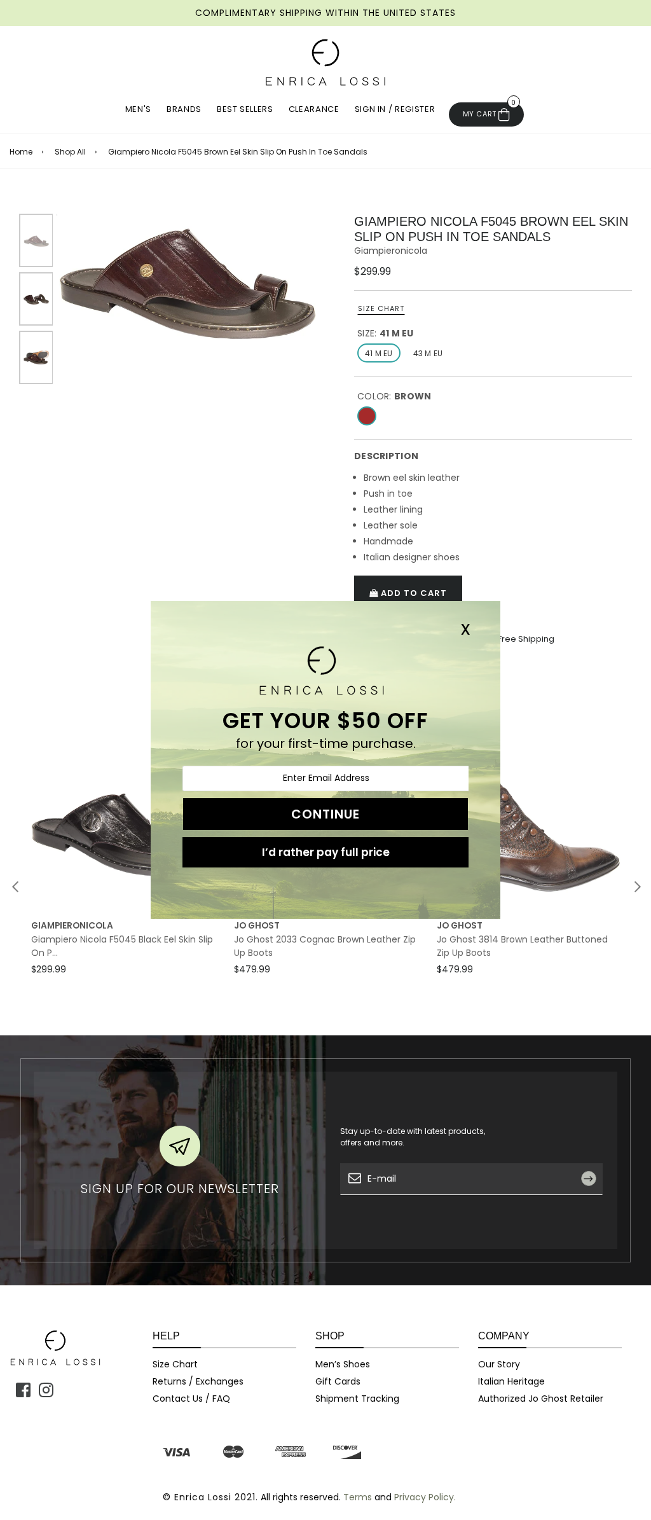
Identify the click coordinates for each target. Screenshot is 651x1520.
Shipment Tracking (357, 1398)
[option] (186, 277)
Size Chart (381, 308)
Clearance (314, 109)
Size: (385, 333)
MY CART (489, 110)
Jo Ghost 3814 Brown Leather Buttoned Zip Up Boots (522, 946)
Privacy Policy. (425, 1497)
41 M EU (379, 353)
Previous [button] (15, 886)
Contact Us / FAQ (191, 1398)
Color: (394, 396)
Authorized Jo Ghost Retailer (540, 1398)
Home (21, 152)
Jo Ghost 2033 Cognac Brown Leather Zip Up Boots (325, 946)
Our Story (499, 1364)
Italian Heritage (511, 1381)
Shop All (70, 152)
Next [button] (638, 886)
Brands (184, 109)
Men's (138, 109)
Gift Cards (337, 1381)
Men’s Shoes (342, 1364)
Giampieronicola (390, 250)
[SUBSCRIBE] (593, 1207)
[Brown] (366, 415)
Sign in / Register (395, 109)
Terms (357, 1497)
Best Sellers (245, 109)
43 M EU (428, 353)
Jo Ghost (257, 926)
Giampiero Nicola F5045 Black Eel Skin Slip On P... (122, 946)
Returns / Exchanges (198, 1381)
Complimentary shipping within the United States (325, 12)
